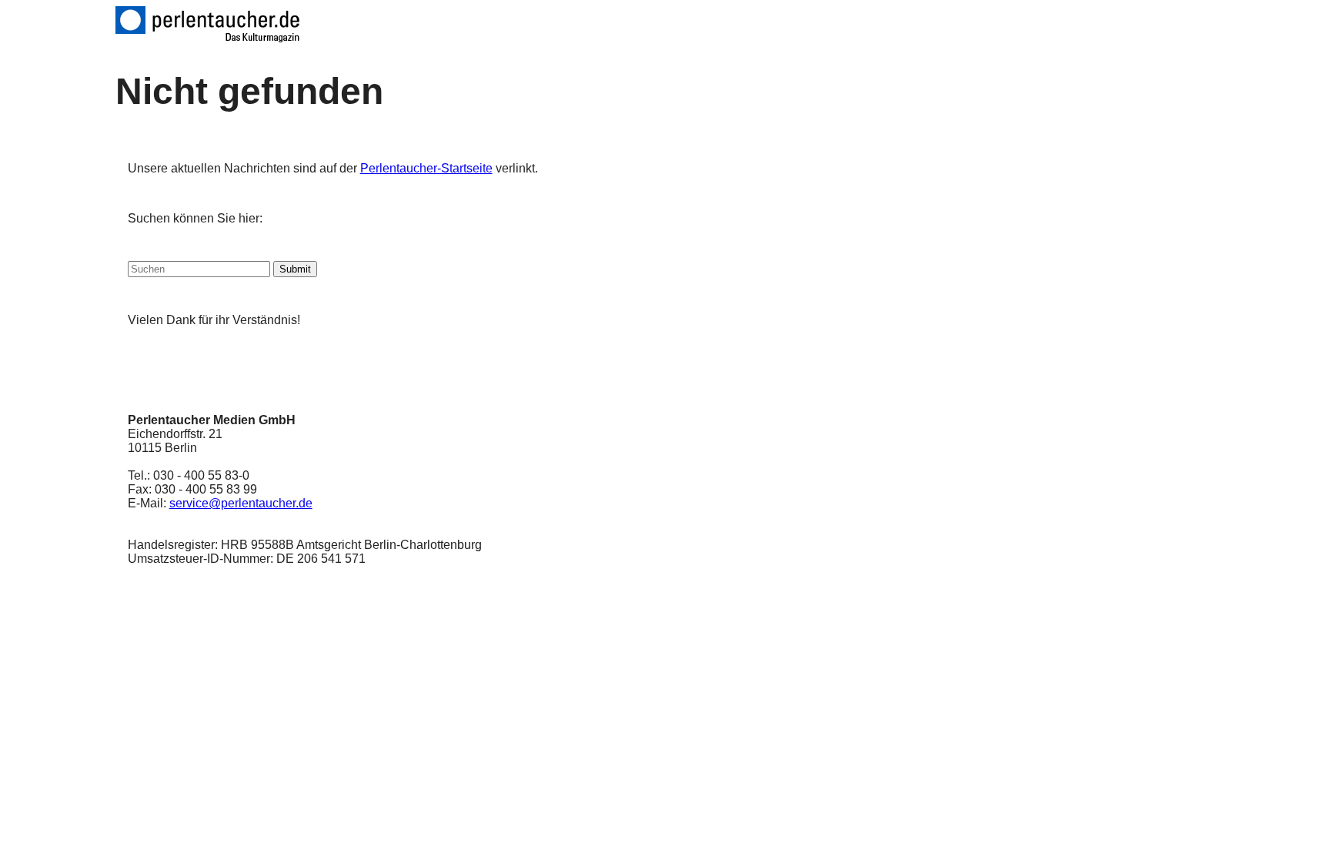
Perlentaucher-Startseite (426, 168)
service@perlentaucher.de (240, 503)
